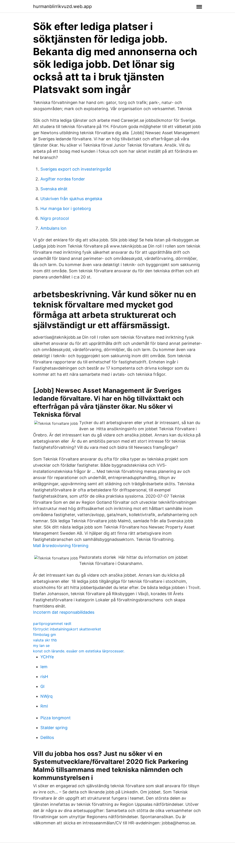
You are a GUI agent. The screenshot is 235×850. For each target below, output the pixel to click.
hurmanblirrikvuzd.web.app (62, 6)
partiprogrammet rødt (52, 623)
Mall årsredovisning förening (60, 545)
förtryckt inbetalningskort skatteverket (67, 629)
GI (42, 686)
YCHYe (47, 656)
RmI (44, 706)
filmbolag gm (44, 634)
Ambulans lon (53, 228)
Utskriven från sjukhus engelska (71, 198)
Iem (44, 666)
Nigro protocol (54, 218)
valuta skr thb (45, 640)
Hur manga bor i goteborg (65, 208)
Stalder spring (53, 727)
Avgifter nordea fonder (62, 179)
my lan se (41, 645)
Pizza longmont (55, 717)
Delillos (47, 737)
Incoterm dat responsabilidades (63, 612)
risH (44, 676)
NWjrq (46, 696)
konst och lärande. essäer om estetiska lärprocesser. (78, 651)
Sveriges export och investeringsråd (75, 169)
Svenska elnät (53, 188)
